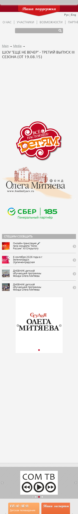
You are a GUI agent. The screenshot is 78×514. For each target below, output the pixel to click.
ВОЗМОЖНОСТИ (51, 22)
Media (17, 46)
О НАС (7, 22)
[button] (18, 325)
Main (5, 46)
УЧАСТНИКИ (25, 22)
